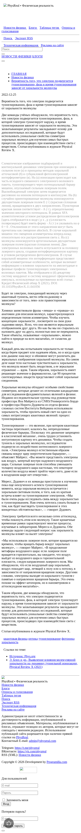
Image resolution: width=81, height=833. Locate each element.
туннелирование (50, 638)
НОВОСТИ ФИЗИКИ (16, 56)
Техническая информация (19, 706)
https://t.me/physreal (27, 747)
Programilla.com (57, 762)
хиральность (10, 642)
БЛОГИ (37, 56)
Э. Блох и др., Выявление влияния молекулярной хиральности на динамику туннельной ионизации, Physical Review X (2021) (43, 663)
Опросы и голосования (17, 692)
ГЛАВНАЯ (19, 73)
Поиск (6, 699)
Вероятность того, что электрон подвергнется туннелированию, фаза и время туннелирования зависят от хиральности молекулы (43, 84)
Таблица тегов (11, 695)
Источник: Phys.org (22, 656)
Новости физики (22, 77)
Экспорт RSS (10, 702)
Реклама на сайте (13, 709)
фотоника (68, 638)
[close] (3, 830)
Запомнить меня (17, 800)
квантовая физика (16, 638)
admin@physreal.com (42, 740)
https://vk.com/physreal (32, 751)
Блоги (6, 688)
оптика (33, 638)
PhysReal (22, 737)
